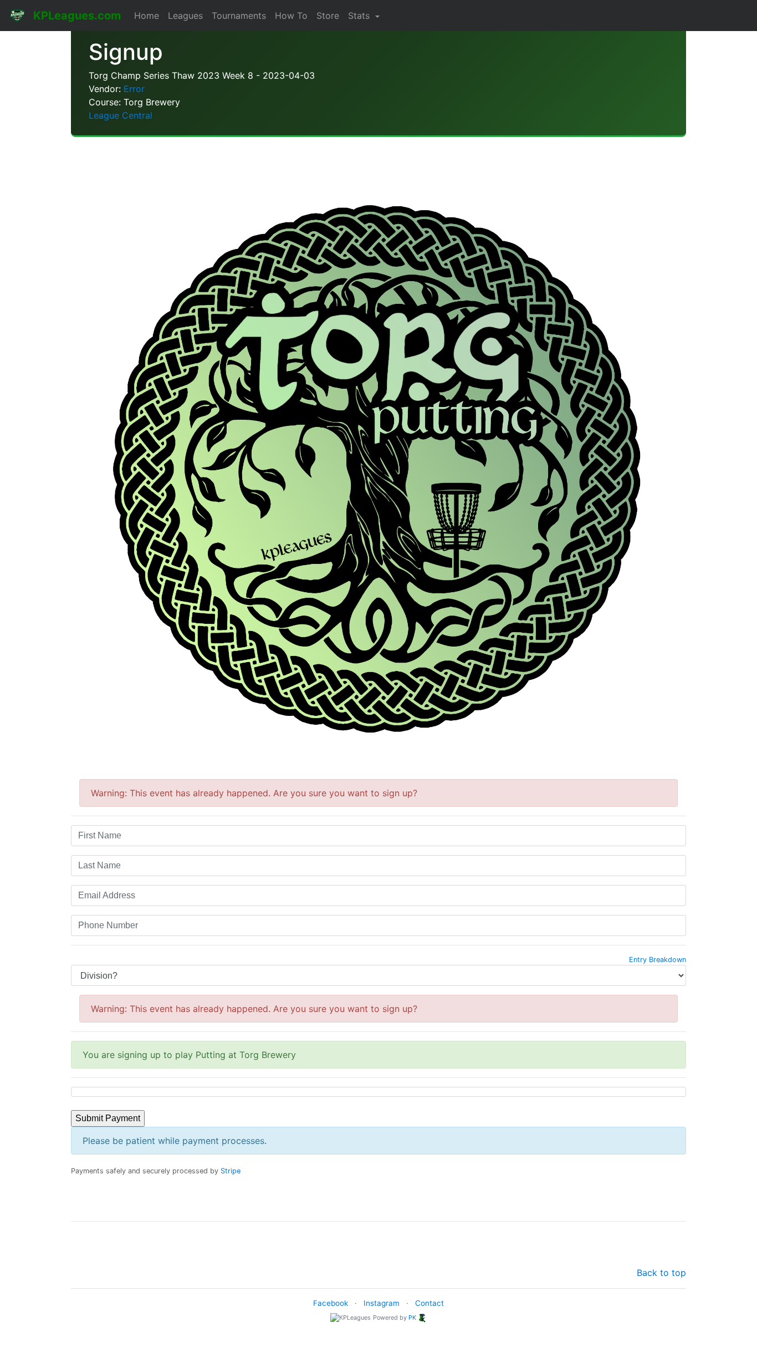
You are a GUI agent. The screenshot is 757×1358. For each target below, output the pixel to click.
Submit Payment (107, 1118)
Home (146, 15)
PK (412, 1317)
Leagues (185, 15)
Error (134, 88)
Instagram (382, 1303)
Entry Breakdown (657, 959)
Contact (429, 1303)
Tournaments (239, 15)
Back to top (661, 1272)
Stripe (231, 1171)
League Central (120, 115)
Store (327, 15)
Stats (360, 15)
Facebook (330, 1303)
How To (291, 15)
